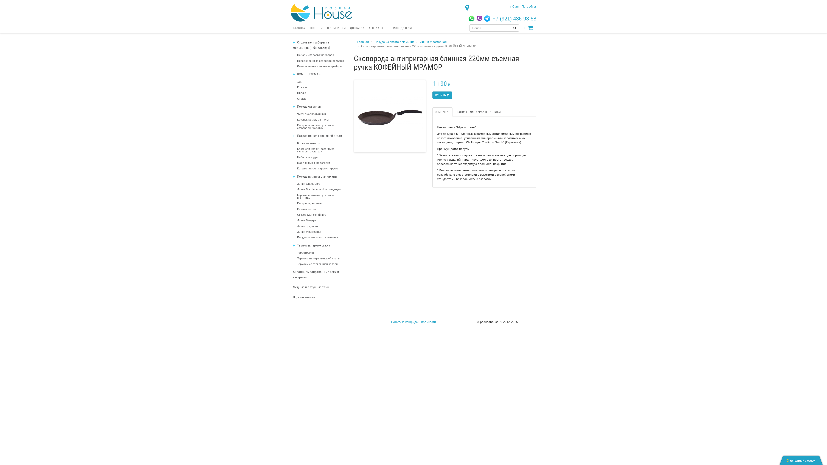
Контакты (375, 28)
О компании (336, 28)
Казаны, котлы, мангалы (313, 119)
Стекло (301, 98)
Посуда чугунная (308, 106)
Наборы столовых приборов (315, 55)
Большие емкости (308, 143)
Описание (442, 112)
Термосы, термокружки (313, 245)
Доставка (357, 28)
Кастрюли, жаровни (309, 203)
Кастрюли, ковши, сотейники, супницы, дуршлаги (316, 150)
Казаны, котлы (306, 209)
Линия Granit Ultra (308, 183)
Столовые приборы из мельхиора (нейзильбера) (311, 45)
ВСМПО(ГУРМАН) (309, 74)
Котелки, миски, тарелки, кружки (318, 168)
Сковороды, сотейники (311, 214)
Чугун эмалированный (311, 114)
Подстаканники (304, 297)
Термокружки (305, 252)
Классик (302, 87)
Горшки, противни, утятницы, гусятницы (316, 196)
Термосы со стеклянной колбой (317, 264)
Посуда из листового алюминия (317, 237)
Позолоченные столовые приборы (319, 66)
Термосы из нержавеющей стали (318, 258)
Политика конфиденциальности (413, 322)
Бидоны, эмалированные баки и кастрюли (316, 274)
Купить (440, 95)
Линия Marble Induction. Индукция (319, 189)
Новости (316, 28)
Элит (300, 81)
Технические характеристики (478, 112)
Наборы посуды (307, 157)
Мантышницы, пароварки (313, 162)
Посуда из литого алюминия (317, 176)
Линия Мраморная (309, 231)
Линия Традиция (308, 226)
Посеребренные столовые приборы (320, 60)
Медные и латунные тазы (311, 287)
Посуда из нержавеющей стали (319, 136)
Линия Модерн (306, 220)
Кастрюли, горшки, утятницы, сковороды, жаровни (316, 126)
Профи (301, 93)
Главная (299, 28)
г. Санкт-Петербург (523, 6)
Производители (400, 28)
